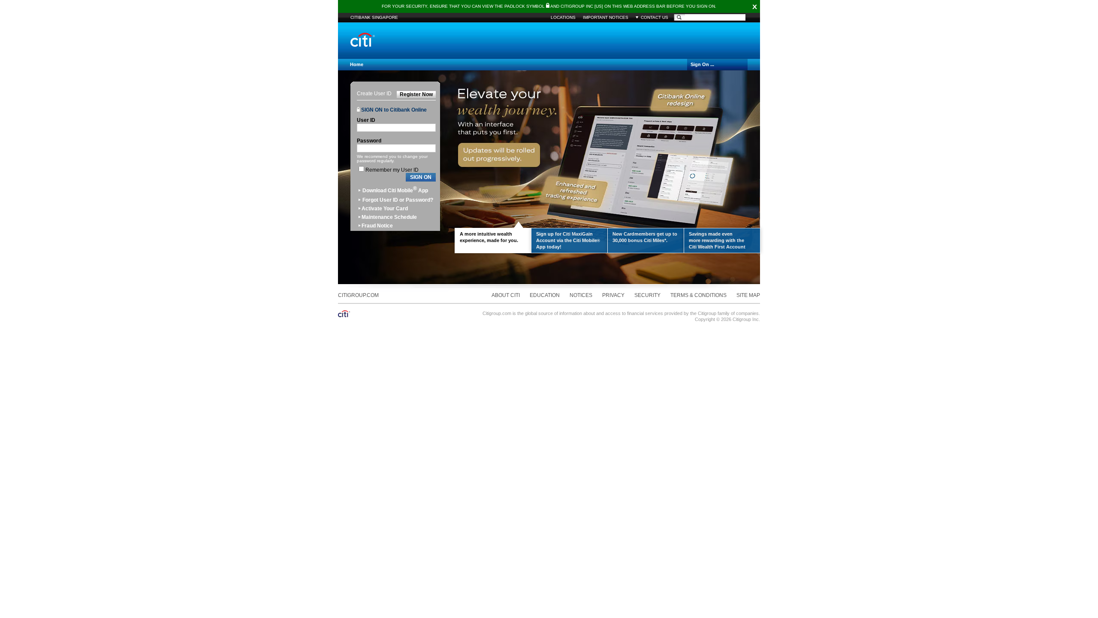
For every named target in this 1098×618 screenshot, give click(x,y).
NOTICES (581, 295)
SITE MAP (748, 295)
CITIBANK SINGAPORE (374, 17)
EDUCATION (545, 295)
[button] (421, 177)
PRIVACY (613, 295)
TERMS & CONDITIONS (698, 295)
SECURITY (647, 295)
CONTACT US (654, 17)
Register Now (416, 94)
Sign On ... (702, 64)
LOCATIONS (563, 17)
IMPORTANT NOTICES (605, 17)
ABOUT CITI (506, 295)
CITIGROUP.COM (358, 295)
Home (356, 64)
